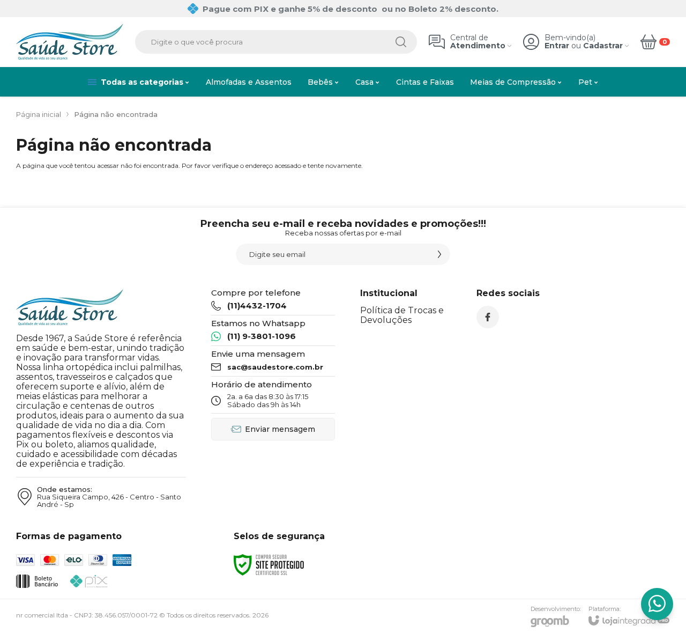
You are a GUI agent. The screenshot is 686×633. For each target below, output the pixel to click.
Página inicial (38, 114)
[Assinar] (439, 254)
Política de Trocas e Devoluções (402, 315)
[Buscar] (401, 42)
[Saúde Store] (69, 42)
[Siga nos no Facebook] (487, 317)
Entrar (557, 46)
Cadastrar (603, 46)
